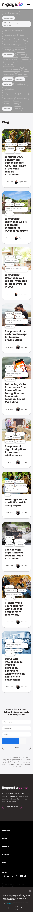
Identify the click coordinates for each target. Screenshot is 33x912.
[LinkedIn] (9, 877)
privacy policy (16, 766)
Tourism (7, 109)
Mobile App (19, 50)
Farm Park (8, 79)
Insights (5, 846)
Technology (8, 18)
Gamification (20, 84)
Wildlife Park (9, 74)
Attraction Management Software (13, 24)
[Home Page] (12, 4)
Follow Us (5, 872)
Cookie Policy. (9, 903)
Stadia (6, 104)
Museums (21, 55)
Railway (23, 94)
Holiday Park (9, 89)
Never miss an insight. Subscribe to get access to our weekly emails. (16, 712)
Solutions (6, 830)
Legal (4, 862)
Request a (15, 787)
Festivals (19, 79)
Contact (5, 854)
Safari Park (8, 99)
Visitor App (22, 40)
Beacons (25, 60)
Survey (16, 104)
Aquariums (8, 55)
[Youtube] (22, 877)
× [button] (29, 891)
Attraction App (10, 35)
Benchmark (22, 74)
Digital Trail (8, 64)
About (5, 838)
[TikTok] (26, 877)
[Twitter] (4, 877)
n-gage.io (14, 13)
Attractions (8, 40)
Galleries (7, 84)
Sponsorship (22, 99)
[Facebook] (17, 877)
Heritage (7, 50)
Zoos (22, 35)
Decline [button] (21, 908)
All (5, 13)
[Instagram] (13, 877)
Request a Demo (12, 807)
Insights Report (10, 94)
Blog (5, 122)
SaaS (26, 69)
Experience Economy (12, 69)
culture (18, 109)
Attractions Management (14, 45)
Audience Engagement (13, 30)
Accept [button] (12, 908)
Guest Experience (10, 60)
